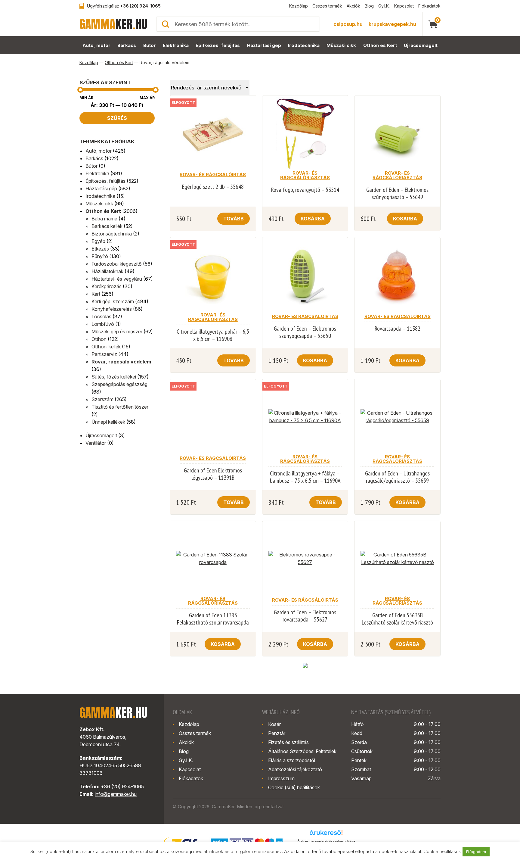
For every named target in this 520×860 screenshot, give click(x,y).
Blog (369, 5)
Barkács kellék (106, 226)
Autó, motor (96, 45)
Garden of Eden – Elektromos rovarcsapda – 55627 (305, 616)
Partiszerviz (104, 354)
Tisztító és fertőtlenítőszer (119, 407)
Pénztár (276, 733)
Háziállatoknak (107, 271)
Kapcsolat (404, 5)
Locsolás (101, 316)
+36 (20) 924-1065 (140, 5)
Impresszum (281, 778)
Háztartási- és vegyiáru (116, 279)
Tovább (233, 219)
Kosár (274, 724)
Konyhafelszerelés (111, 309)
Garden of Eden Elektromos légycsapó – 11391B (213, 474)
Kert (95, 294)
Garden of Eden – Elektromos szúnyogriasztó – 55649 (397, 193)
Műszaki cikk (341, 45)
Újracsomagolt (421, 45)
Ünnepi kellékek (108, 422)
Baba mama (104, 219)
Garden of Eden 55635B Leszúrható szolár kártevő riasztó (397, 619)
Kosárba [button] (313, 219)
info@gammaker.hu (116, 794)
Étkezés (100, 249)
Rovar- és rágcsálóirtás (213, 174)
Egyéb (98, 241)
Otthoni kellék (106, 347)
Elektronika (176, 45)
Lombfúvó (102, 324)
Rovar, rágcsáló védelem (121, 362)
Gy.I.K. (384, 5)
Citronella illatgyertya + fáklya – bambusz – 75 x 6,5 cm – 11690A (305, 477)
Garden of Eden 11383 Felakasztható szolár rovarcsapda (213, 619)
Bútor (149, 45)
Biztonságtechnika (111, 234)
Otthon (99, 339)
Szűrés (117, 118)
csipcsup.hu (348, 24)
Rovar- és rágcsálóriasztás (305, 175)
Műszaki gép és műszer (116, 332)
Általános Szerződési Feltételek (302, 751)
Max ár (147, 97)
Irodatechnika (304, 45)
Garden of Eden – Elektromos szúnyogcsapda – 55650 (305, 332)
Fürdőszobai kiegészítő (116, 264)
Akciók (353, 5)
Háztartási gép (264, 45)
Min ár (86, 97)
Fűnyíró (99, 256)
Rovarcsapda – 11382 (397, 328)
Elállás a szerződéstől (291, 760)
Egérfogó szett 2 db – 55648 (213, 186)
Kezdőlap (298, 5)
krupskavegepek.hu (392, 24)
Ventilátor (95, 443)
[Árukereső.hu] (326, 834)
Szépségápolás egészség (119, 384)
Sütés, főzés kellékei (113, 377)
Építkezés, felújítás (218, 45)
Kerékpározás (106, 286)
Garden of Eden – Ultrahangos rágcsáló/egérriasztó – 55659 (397, 477)
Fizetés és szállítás (288, 742)
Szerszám (102, 399)
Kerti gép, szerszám (112, 301)
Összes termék (327, 5)
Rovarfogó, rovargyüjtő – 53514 (305, 189)
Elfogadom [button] (476, 851)
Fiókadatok (429, 5)
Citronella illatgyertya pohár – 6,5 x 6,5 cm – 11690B (213, 335)
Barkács (126, 45)
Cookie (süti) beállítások (294, 787)
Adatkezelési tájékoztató (295, 769)
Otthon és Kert (380, 45)
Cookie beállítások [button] (442, 851)
